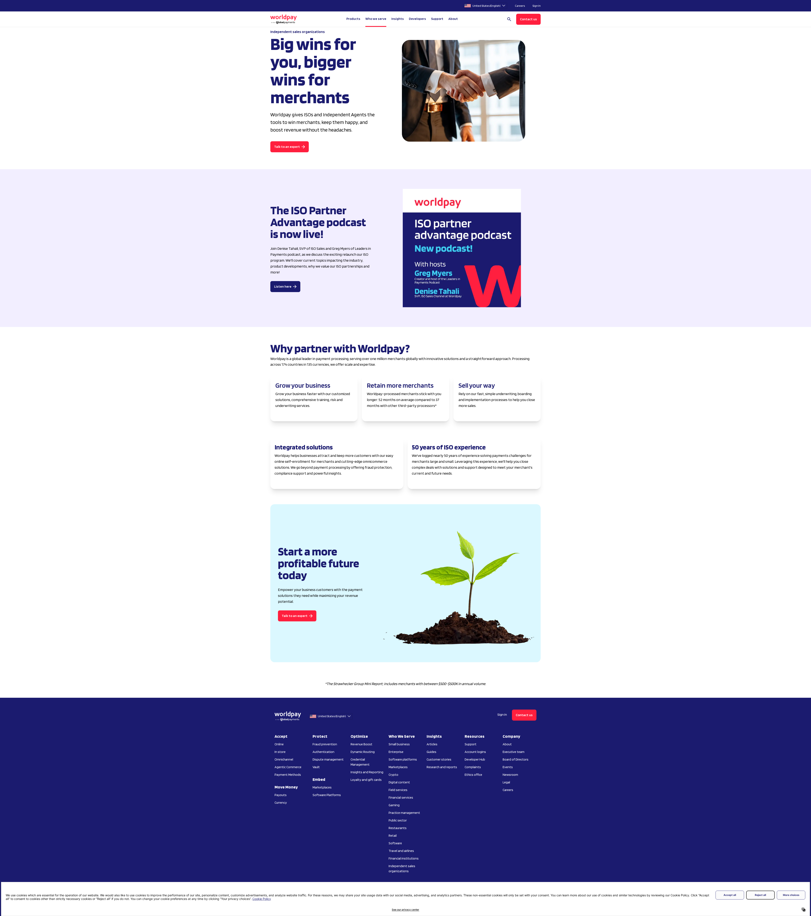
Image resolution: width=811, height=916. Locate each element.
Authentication (323, 752)
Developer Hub (475, 759)
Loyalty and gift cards (366, 780)
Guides (431, 752)
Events (508, 767)
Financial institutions (404, 858)
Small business (399, 744)
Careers (520, 5)
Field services (398, 790)
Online (279, 744)
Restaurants (398, 828)
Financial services (401, 797)
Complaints (473, 767)
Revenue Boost (361, 744)
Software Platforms (327, 795)
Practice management (404, 813)
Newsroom (510, 775)
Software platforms (403, 759)
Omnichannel (284, 759)
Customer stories (439, 759)
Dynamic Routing (363, 752)
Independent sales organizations (402, 868)
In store (280, 752)
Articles (432, 744)
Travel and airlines (401, 851)
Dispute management (328, 759)
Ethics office (473, 775)
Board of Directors (515, 759)
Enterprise (396, 752)
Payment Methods (288, 775)
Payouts (281, 795)
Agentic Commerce (288, 767)
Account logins (475, 752)
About (507, 744)
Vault (316, 767)
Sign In (536, 5)
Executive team (513, 752)
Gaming (394, 805)
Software (395, 843)
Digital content (399, 782)
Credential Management (360, 761)
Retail (393, 836)
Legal (506, 782)
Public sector (398, 820)
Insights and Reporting (367, 772)
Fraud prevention (325, 744)
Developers (417, 19)
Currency (281, 803)
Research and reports (442, 767)
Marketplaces (322, 787)
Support (437, 19)
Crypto (393, 775)
